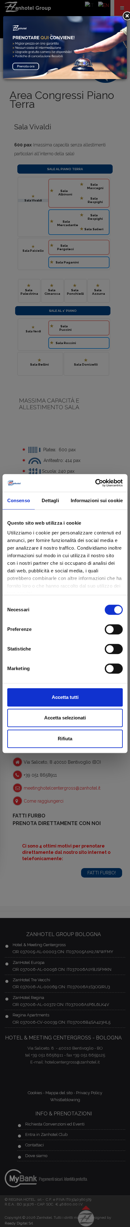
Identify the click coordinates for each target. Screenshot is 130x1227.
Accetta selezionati (65, 717)
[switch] (114, 629)
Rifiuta (65, 738)
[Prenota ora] (65, 47)
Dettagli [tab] (50, 500)
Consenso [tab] (18, 500)
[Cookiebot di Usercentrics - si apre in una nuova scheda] (95, 483)
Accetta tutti (65, 697)
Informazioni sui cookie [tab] (97, 500)
